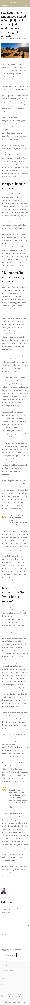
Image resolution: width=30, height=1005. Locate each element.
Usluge (2, 981)
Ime (4, 928)
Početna (3, 978)
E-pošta (5, 934)
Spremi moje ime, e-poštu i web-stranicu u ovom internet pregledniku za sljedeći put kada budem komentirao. (13, 950)
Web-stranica (3, 941)
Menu (26, 5)
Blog (2, 984)
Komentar (5, 912)
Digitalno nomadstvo (15, 38)
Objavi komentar (8, 955)
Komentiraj (24, 38)
